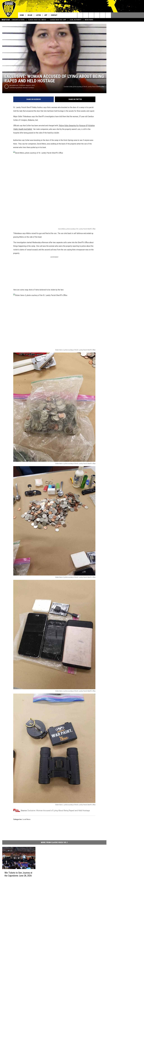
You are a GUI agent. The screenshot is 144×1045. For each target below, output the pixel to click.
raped (92, 111)
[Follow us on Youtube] (102, 15)
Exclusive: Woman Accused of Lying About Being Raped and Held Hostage (59, 810)
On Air (30, 15)
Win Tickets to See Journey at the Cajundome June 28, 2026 (18, 874)
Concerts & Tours (18, 20)
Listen (38, 15)
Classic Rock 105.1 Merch (37, 20)
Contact (54, 15)
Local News (26, 819)
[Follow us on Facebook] (91, 15)
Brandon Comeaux (28, 87)
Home (22, 15)
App (45, 15)
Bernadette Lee (13, 85)
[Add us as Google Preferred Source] (85, 15)
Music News (89, 20)
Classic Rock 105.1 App (58, 20)
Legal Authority (75, 20)
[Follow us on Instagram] (97, 15)
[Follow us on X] (108, 15)
